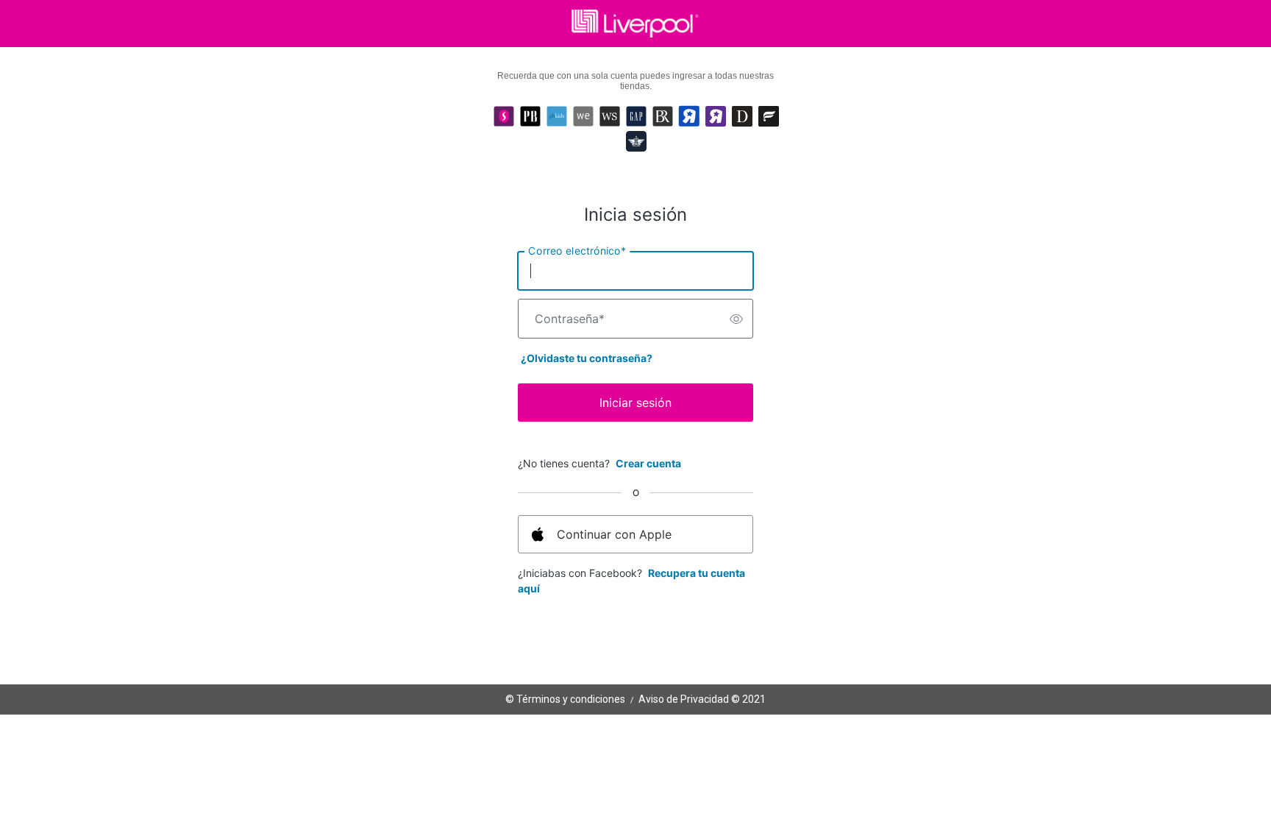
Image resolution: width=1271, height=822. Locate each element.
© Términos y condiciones (565, 699)
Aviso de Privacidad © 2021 (702, 699)
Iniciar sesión (635, 402)
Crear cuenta (648, 463)
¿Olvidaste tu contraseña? (586, 358)
